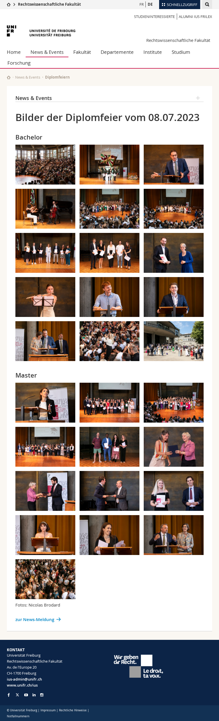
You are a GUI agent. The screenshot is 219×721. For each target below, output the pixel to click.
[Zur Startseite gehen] (9, 4)
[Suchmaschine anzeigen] (207, 4)
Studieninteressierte (154, 16)
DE (150, 4)
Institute (152, 52)
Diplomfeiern (57, 77)
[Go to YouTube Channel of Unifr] (26, 695)
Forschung (19, 63)
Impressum (48, 710)
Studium (181, 52)
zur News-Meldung (34, 619)
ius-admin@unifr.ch (24, 679)
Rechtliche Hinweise (73, 710)
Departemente (117, 52)
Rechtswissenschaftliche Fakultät (49, 4)
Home (14, 52)
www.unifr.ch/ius (22, 685)
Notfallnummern (18, 716)
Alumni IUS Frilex (195, 16)
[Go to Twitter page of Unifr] (17, 694)
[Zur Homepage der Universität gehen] (41, 30)
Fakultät (82, 52)
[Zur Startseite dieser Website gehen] (9, 77)
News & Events (47, 52)
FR (141, 4)
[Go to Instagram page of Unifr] (41, 695)
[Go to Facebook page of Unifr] (9, 694)
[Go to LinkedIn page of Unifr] (34, 695)
